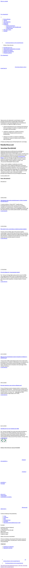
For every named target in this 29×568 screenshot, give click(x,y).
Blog (4, 518)
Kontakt (5, 31)
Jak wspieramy (7, 21)
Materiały (5, 23)
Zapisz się (3, 544)
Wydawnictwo (6, 520)
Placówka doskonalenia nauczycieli (11, 522)
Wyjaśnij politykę (7, 52)
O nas (4, 516)
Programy (5, 24)
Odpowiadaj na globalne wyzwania (11, 48)
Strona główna (6, 19)
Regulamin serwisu (7, 548)
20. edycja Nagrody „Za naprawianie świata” (10, 272)
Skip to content (4, 1)
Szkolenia (5, 521)
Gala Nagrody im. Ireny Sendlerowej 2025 (10, 428)
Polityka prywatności (8, 546)
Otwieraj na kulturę (8, 50)
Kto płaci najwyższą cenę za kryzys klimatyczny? (11, 385)
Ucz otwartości (4, 55)
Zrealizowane (9, 28)
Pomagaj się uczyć (7, 47)
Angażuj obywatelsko (8, 51)
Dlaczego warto (7, 29)
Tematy (5, 20)
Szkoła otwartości (10, 25)
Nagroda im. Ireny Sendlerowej (13, 27)
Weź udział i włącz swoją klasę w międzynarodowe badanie (14, 229)
